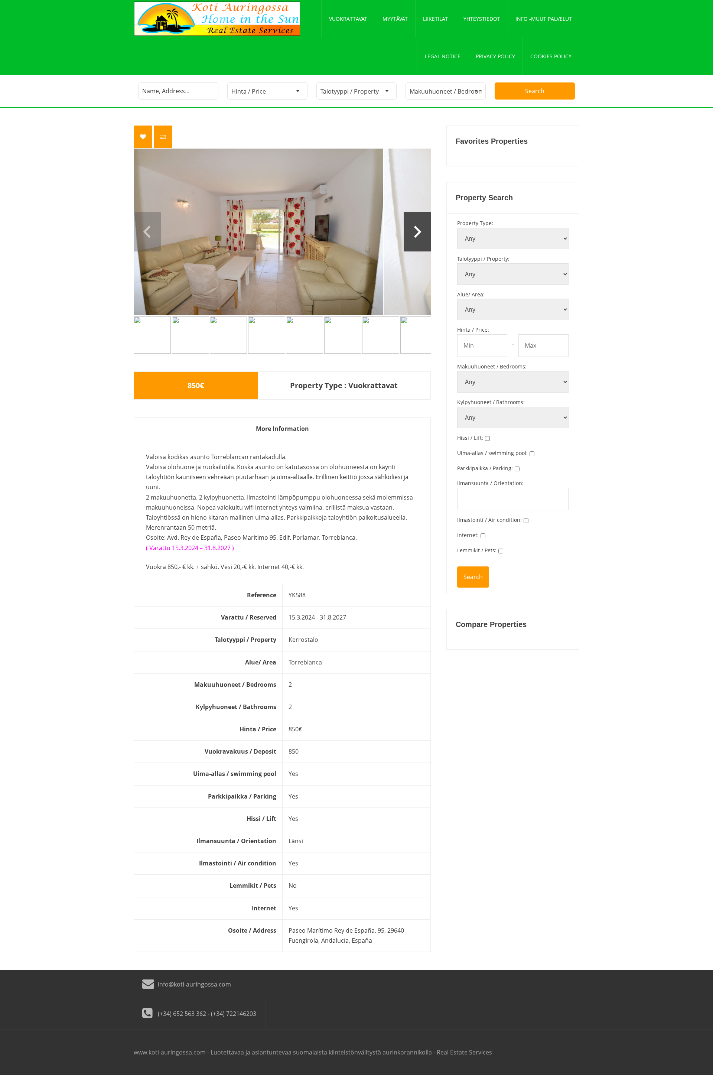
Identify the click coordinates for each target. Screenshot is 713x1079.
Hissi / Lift (470, 437)
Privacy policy (495, 56)
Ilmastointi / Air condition (489, 519)
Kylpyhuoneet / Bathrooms (491, 402)
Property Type (475, 223)
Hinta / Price (473, 329)
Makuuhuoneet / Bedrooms (492, 366)
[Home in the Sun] (217, 19)
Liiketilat (435, 18)
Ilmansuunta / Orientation (490, 483)
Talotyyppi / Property (483, 258)
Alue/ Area (471, 294)
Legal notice (442, 56)
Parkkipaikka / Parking (485, 468)
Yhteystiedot (481, 18)
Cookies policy (551, 56)
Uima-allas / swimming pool (492, 452)
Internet (468, 535)
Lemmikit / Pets (477, 550)
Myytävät (395, 18)
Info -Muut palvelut (543, 18)
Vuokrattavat (348, 18)
